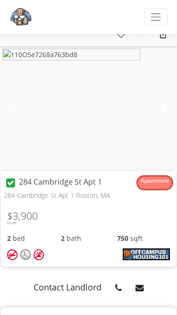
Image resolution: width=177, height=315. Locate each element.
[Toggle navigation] (156, 17)
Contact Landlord (67, 287)
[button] (11, 34)
